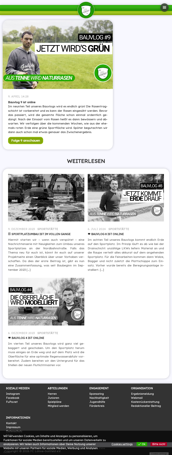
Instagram (13, 393)
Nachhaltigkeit (99, 397)
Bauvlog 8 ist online (107, 234)
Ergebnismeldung (142, 393)
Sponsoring (96, 393)
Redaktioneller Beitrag (146, 406)
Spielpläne (54, 401)
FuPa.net (12, 401)
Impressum (13, 427)
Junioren (53, 397)
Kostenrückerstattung (145, 401)
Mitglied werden (58, 406)
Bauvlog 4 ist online (28, 338)
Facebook (12, 397)
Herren (52, 393)
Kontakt (11, 423)
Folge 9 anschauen (25, 140)
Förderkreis (96, 406)
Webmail (137, 397)
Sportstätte (47, 229)
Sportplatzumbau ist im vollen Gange (41, 234)
